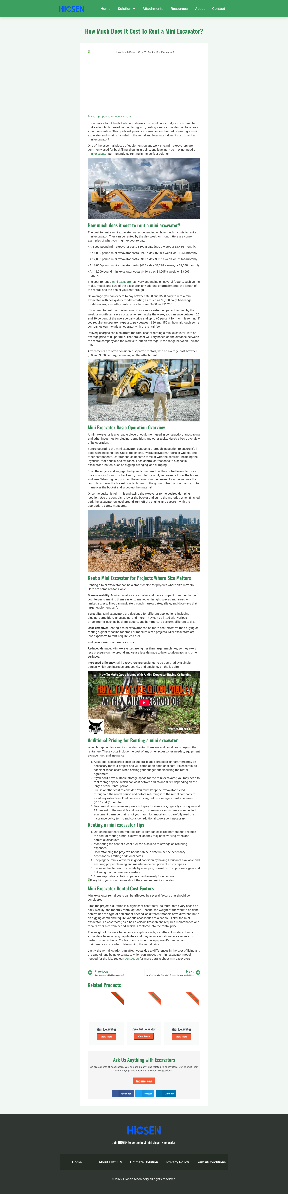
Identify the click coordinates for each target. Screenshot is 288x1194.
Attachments (152, 9)
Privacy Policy (177, 1162)
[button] (123, 1093)
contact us (132, 958)
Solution (124, 9)
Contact (218, 9)
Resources (179, 9)
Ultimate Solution (144, 1162)
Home (105, 9)
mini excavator (98, 153)
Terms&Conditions (211, 1162)
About (200, 9)
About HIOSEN (110, 1162)
